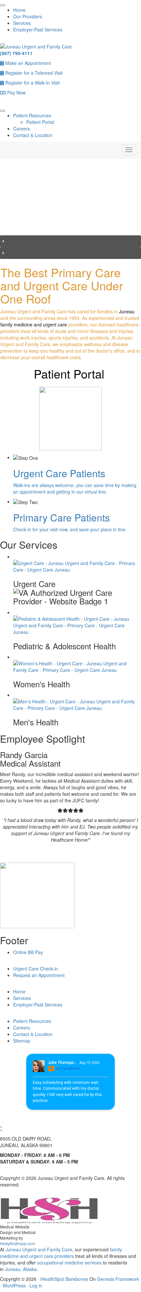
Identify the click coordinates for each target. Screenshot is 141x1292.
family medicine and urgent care (33, 324)
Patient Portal (40, 122)
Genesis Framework (118, 1279)
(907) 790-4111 (16, 53)
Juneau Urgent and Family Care (38, 1249)
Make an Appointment (27, 63)
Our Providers (27, 16)
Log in (36, 1285)
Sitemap (21, 1040)
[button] (70, 241)
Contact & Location (32, 135)
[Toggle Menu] (2, 5)
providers (64, 1256)
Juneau (126, 311)
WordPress (14, 1285)
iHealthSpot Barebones (64, 1279)
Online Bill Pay (28, 952)
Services (22, 23)
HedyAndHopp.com (17, 1243)
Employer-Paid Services (37, 29)
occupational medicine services (69, 1262)
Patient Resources (32, 115)
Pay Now (16, 92)
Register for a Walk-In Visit (32, 82)
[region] (70, 212)
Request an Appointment (39, 975)
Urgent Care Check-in (35, 968)
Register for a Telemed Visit (33, 72)
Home (19, 10)
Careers (21, 128)
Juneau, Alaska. (21, 1269)
